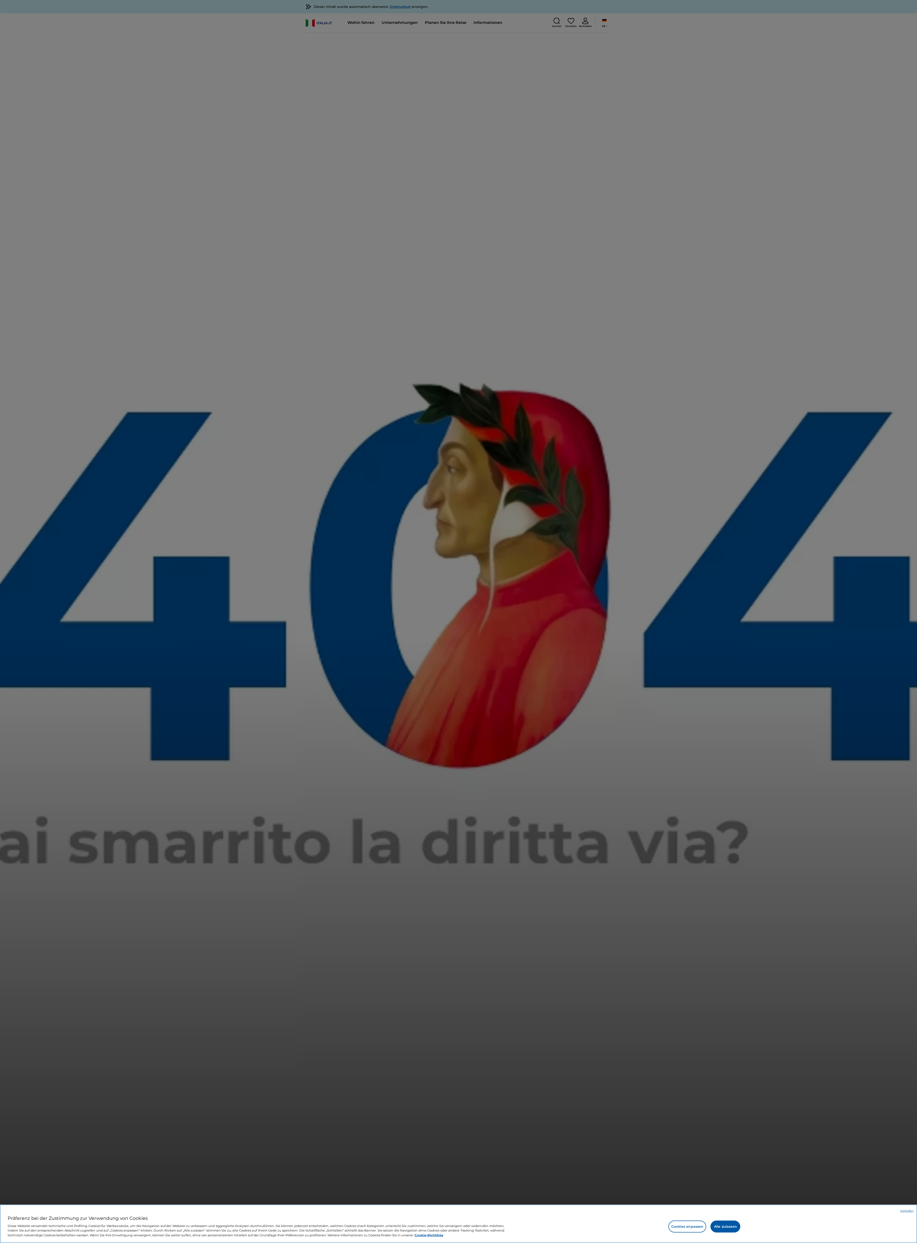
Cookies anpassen (687, 1226)
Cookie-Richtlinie (429, 1235)
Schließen (906, 1210)
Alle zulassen (725, 1226)
